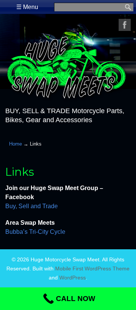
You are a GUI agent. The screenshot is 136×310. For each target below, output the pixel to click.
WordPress (72, 278)
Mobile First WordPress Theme (92, 268)
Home (15, 144)
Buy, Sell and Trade (31, 206)
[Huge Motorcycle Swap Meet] (67, 98)
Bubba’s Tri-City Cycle (35, 232)
